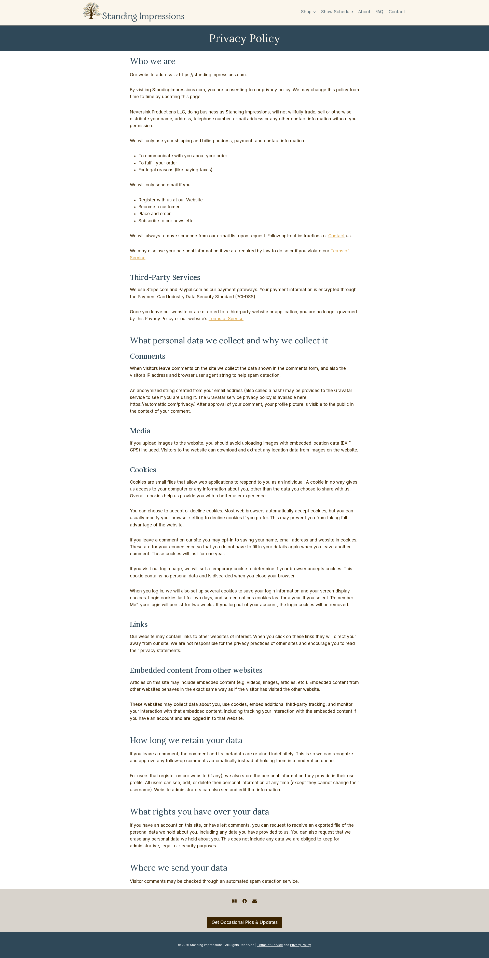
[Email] (254, 901)
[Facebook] (244, 901)
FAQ (379, 11)
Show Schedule (337, 11)
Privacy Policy (300, 945)
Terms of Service (226, 318)
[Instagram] (234, 901)
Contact (397, 11)
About (364, 11)
